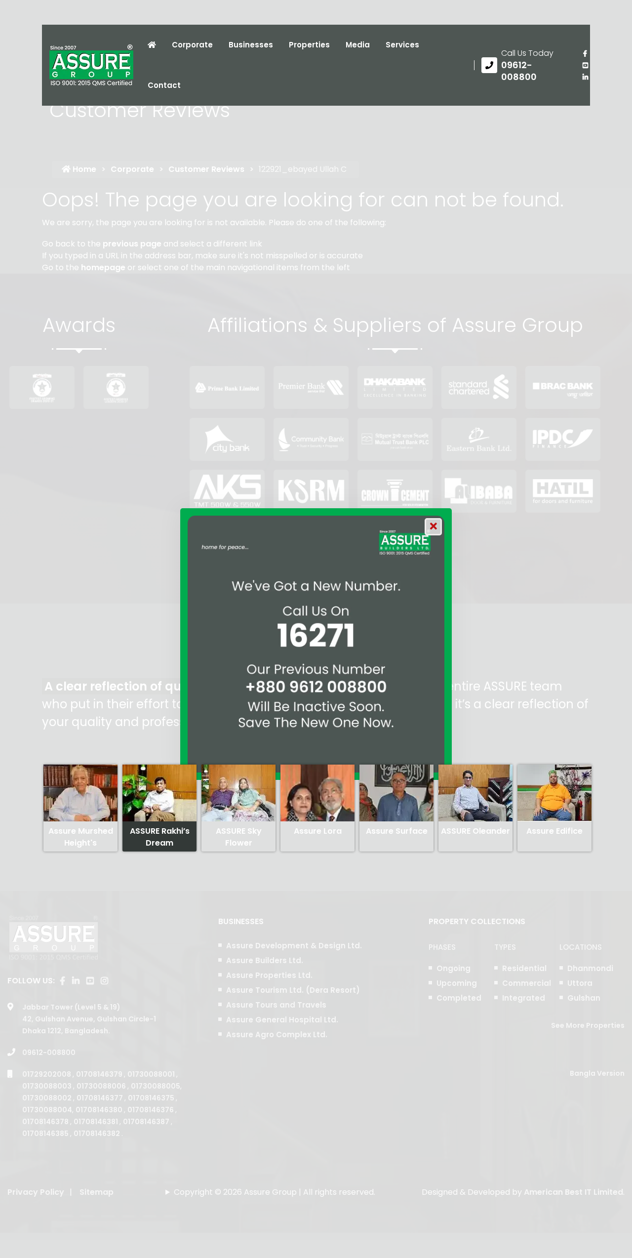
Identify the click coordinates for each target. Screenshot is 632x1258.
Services (402, 45)
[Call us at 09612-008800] (524, 65)
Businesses (251, 45)
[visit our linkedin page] (585, 77)
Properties (309, 45)
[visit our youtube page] (585, 65)
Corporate (192, 45)
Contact (164, 85)
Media (358, 45)
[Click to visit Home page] (152, 45)
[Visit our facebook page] (585, 53)
